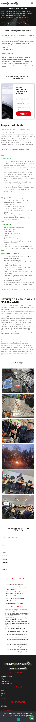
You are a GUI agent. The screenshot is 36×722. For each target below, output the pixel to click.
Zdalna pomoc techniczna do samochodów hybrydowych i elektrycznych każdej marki (15, 627)
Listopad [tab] (5, 566)
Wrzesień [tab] (5, 559)
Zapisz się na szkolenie (23, 113)
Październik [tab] (5, 562)
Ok (18, 719)
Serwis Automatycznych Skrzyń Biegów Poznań (16, 621)
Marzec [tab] (4, 534)
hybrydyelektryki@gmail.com (6, 710)
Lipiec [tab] (4, 552)
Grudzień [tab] (5, 569)
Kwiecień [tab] (5, 542)
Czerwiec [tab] (5, 549)
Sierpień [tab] (5, 555)
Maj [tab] (3, 545)
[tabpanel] (18, 538)
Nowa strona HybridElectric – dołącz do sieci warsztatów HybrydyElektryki (16, 610)
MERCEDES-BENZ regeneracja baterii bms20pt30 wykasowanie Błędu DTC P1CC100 (17, 618)
